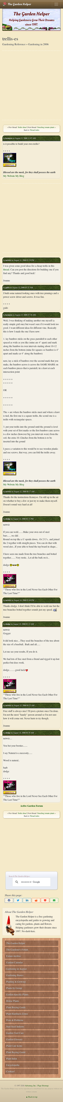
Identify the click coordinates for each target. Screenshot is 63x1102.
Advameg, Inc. (30, 1085)
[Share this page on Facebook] (9, 900)
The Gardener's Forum (17, 949)
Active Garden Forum (31, 805)
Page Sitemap (43, 1085)
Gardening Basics (14, 975)
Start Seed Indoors (15, 1026)
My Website (9, 175)
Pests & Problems (14, 1020)
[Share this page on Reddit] (36, 900)
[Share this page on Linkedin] (27, 900)
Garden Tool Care (15, 1033)
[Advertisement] (31, 85)
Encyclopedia (12, 1065)
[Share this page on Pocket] (45, 900)
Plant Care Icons (14, 1045)
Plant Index (11, 1058)
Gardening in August (16, 968)
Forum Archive (13, 956)
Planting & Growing (16, 981)
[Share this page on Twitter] (18, 900)
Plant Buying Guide (16, 1007)
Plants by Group (14, 988)
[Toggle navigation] (56, 4)
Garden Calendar (14, 962)
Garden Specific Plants (17, 994)
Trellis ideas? (22, 127)
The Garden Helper (19, 4)
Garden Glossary (14, 1039)
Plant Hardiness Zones (17, 1013)
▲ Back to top (31, 1096)
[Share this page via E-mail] (54, 900)
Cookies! (10, 1071)
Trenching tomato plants (45, 127)
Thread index (34, 130)
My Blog (19, 175)
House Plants (12, 1000)
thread (6, 269)
